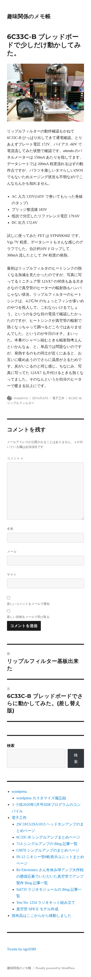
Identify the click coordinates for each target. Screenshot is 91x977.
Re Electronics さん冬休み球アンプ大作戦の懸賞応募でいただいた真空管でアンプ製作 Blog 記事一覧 (50, 876)
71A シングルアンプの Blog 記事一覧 (46, 844)
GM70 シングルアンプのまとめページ (47, 850)
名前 (10, 528)
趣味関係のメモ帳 (29, 16)
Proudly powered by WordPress (55, 968)
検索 (10, 746)
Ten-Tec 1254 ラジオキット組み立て (45, 902)
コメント (15, 458)
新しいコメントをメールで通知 (28, 604)
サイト (12, 574)
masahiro (21, 398)
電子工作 (58, 398)
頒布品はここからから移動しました (41, 916)
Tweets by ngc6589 (21, 949)
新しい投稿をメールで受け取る (28, 617)
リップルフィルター (20, 403)
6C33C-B (75, 398)
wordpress (19, 791)
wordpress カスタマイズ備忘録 (41, 798)
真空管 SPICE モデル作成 (37, 909)
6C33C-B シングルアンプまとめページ (48, 837)
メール (12, 551)
